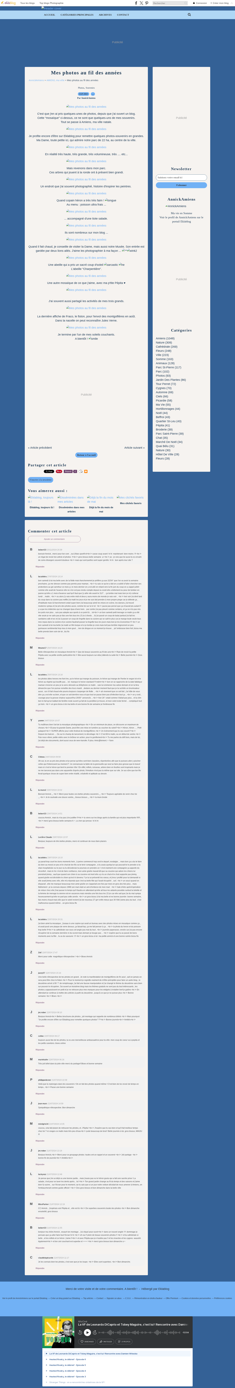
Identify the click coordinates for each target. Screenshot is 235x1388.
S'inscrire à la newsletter (41, 480)
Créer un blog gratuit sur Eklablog (65, 1298)
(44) (168, 408)
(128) (165, 363)
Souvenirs (90, 88)
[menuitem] (50, 15)
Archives (105, 15)
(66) (162, 396)
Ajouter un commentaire (54, 539)
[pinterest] (147, 3)
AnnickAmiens (36, 80)
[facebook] (136, 3)
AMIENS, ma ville (55, 80)
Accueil (49, 15)
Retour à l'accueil (86, 455)
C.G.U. (128, 1298)
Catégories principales (77, 15)
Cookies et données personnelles (196, 1298)
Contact (123, 15)
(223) (162, 355)
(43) (163, 417)
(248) (163, 350)
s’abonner (89, 1342)
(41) (163, 425)
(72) (166, 384)
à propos (126, 1342)
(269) (166, 346)
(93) (163, 375)
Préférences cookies (223, 1298)
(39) (164, 429)
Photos (81, 88)
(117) (168, 367)
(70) (164, 388)
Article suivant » (134, 447)
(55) (163, 404)
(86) (171, 379)
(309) (164, 342)
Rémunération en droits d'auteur (148, 1298)
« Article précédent (40, 447)
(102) (162, 371)
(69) (164, 392)
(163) (164, 359)
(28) (167, 454)
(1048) (165, 338)
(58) (164, 400)
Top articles (88, 1298)
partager (107, 1342)
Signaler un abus (114, 1298)
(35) (162, 437)
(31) (165, 446)
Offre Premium (172, 1298)
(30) (163, 450)
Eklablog (163, 1288)
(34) (169, 442)
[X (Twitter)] (141, 3)
